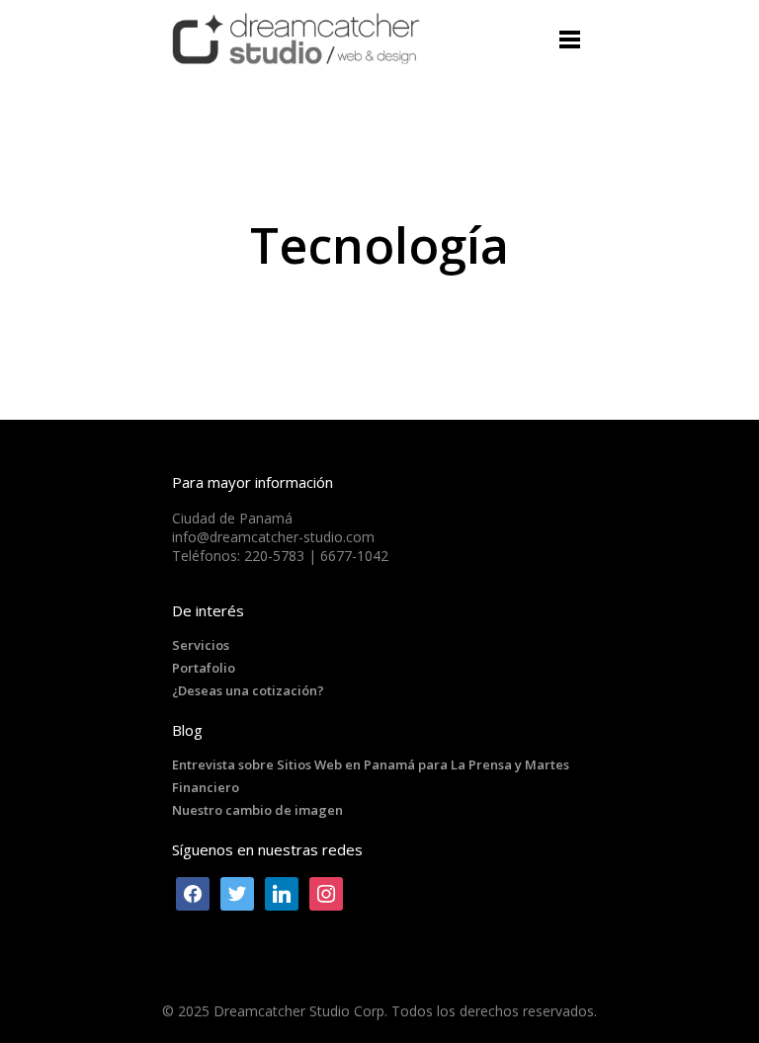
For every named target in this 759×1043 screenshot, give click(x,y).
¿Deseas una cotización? (248, 690)
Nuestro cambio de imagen (257, 810)
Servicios (200, 645)
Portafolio (203, 668)
